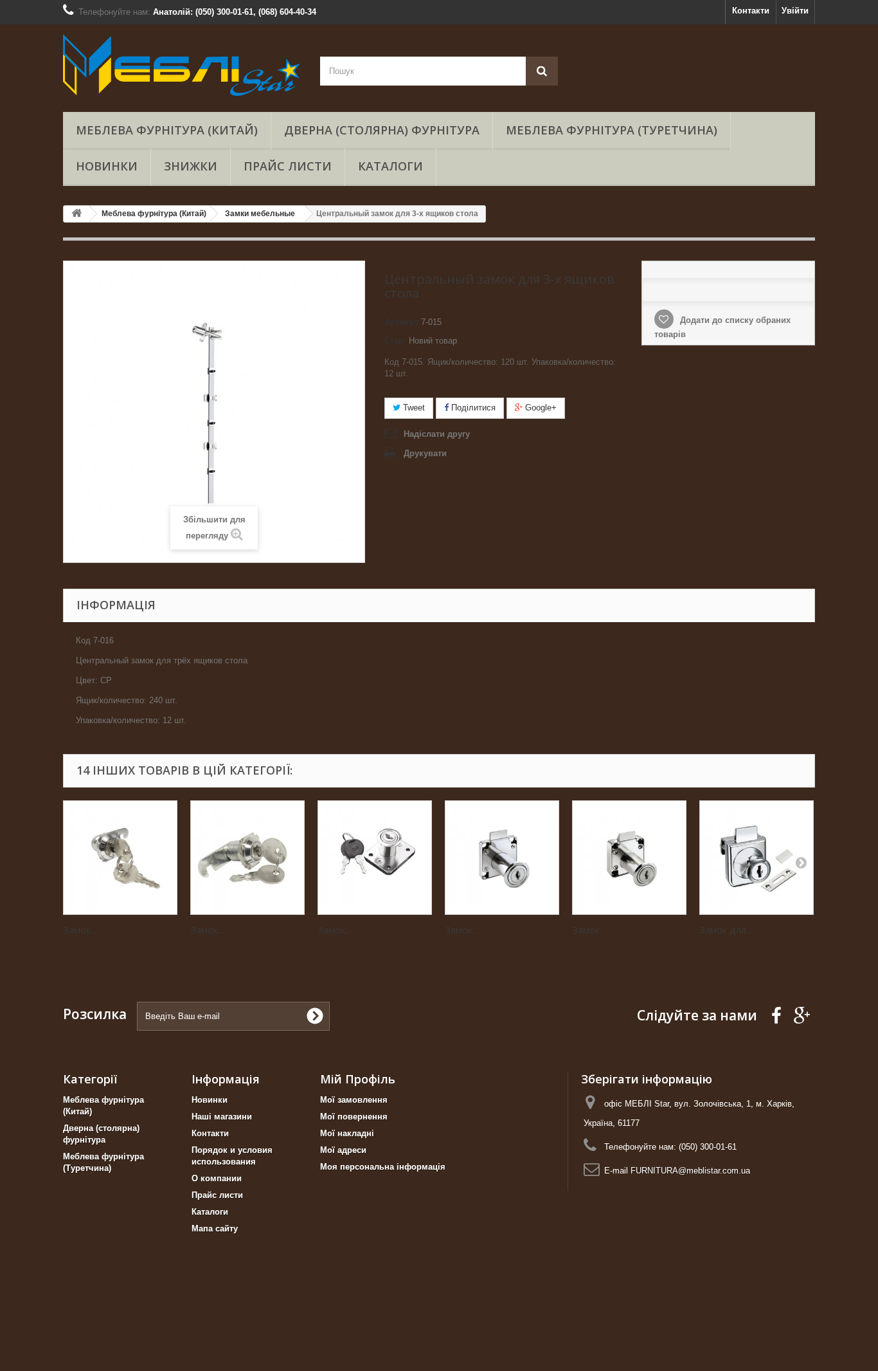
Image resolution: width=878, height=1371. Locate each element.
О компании (217, 1178)
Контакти (750, 10)
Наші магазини (222, 1116)
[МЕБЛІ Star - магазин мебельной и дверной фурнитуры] (182, 65)
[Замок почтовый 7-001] (120, 857)
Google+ (540, 407)
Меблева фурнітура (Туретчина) (611, 130)
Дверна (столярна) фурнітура (381, 130)
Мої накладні (347, 1133)
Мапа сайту (215, 1228)
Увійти (795, 10)
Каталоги (390, 166)
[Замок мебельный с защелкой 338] (629, 857)
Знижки (190, 166)
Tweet (412, 407)
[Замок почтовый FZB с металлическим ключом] (247, 857)
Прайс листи (288, 166)
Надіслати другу (437, 434)
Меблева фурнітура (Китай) (167, 130)
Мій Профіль (357, 1079)
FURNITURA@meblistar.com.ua (690, 1170)
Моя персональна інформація (382, 1167)
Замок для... (725, 929)
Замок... (79, 929)
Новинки (107, 166)
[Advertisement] (385, 1339)
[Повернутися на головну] (76, 214)
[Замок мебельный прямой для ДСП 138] (502, 857)
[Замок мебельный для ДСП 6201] (375, 857)
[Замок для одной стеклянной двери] (756, 857)
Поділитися (472, 407)
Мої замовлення (354, 1100)
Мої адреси (343, 1150)
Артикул (401, 322)
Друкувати (425, 453)
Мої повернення (354, 1116)
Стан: (395, 340)
